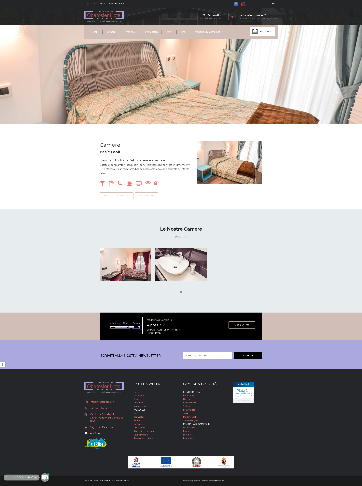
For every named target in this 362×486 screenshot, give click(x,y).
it (270, 3)
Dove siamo (189, 427)
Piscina (137, 413)
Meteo (120, 3)
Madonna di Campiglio (207, 32)
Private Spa (139, 427)
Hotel (93, 32)
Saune (137, 420)
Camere (111, 32)
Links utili (138, 402)
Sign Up (248, 355)
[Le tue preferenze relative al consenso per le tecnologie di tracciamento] (2, 364)
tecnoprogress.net (217, 481)
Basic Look (188, 395)
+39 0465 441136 (99, 408)
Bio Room (188, 399)
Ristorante (139, 395)
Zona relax (139, 417)
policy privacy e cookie (191, 481)
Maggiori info (241, 325)
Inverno (187, 435)
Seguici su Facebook (101, 427)
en (273, 3)
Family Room (189, 402)
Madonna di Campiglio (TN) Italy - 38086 (258, 18)
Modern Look (189, 417)
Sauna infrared (141, 435)
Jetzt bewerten (243, 401)
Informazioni (140, 406)
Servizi (137, 399)
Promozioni (151, 32)
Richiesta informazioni (116, 195)
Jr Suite (186, 406)
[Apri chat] (8, 477)
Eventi (169, 32)
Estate (186, 431)
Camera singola (190, 420)
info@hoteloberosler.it (211, 18)
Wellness (130, 32)
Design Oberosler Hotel (243, 396)
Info (183, 32)
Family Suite (189, 410)
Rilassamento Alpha (143, 438)
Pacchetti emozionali (144, 431)
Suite (185, 413)
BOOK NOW (266, 31)
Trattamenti (139, 424)
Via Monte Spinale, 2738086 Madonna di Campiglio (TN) (106, 417)
